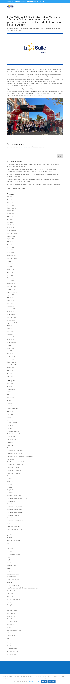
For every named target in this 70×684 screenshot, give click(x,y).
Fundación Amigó (12, 501)
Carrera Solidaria (34, 28)
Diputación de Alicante (13, 467)
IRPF (8, 543)
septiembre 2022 (12, 292)
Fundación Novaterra (13, 515)
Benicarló (10, 406)
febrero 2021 (11, 337)
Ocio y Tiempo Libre (13, 574)
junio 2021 (10, 325)
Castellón (9, 428)
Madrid (9, 560)
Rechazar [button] (51, 681)
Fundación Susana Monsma (15, 521)
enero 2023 (10, 281)
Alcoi (8, 395)
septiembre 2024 (12, 236)
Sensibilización (11, 613)
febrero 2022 (11, 309)
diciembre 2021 (11, 314)
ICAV (8, 532)
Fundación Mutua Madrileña (15, 512)
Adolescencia (11, 389)
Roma (9, 602)
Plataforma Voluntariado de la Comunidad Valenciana (22, 588)
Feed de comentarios (13, 651)
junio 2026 (10, 199)
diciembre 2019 (11, 362)
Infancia (9, 537)
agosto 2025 (10, 213)
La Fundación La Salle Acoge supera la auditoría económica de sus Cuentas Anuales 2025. (33, 184)
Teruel (9, 627)
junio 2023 (10, 267)
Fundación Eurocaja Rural (14, 507)
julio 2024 (10, 241)
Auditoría (9, 403)
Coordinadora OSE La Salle (15, 465)
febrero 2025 (11, 225)
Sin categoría (11, 616)
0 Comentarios (17, 30)
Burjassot (10, 411)
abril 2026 (10, 202)
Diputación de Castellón (14, 470)
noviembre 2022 (12, 286)
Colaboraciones (11, 437)
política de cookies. (35, 681)
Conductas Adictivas (13, 445)
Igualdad (9, 535)
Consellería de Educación (14, 453)
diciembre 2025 (11, 208)
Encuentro (10, 484)
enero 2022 (10, 311)
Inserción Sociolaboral (13, 540)
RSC (8, 607)
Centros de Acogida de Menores (16, 434)
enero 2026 (10, 205)
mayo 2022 (10, 300)
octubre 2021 (11, 320)
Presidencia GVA (12, 591)
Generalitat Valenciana (13, 526)
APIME (9, 400)
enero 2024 (10, 253)
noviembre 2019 (12, 365)
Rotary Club (10, 605)
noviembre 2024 (12, 233)
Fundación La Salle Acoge (47, 28)
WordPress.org (11, 654)
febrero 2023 (11, 278)
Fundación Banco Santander (15, 504)
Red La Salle (10, 596)
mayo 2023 (10, 269)
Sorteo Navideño (12, 622)
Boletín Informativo (13, 409)
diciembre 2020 (11, 342)
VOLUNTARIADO (12, 636)
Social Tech (10, 619)
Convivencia (10, 459)
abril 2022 (10, 303)
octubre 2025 (11, 211)
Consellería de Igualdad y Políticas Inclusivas (20, 456)
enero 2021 (10, 339)
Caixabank (10, 414)
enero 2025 (10, 227)
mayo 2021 (10, 328)
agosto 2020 (10, 348)
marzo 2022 (10, 306)
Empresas (10, 481)
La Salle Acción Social (13, 554)
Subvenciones (11, 624)
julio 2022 (10, 297)
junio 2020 (10, 351)
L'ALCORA (10, 549)
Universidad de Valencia (14, 630)
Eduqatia (9, 479)
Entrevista (10, 487)
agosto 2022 (10, 295)
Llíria (8, 557)
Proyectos (10, 593)
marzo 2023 (10, 275)
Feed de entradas (12, 649)
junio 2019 (10, 373)
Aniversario (10, 397)
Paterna (9, 30)
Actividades (10, 383)
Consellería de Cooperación (15, 451)
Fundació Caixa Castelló (14, 495)
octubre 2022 (11, 289)
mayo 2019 (10, 376)
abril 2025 (10, 222)
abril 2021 (10, 331)
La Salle (9, 551)
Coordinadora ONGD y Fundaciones (17, 462)
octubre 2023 (11, 261)
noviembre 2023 (12, 258)
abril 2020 (10, 354)
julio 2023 (10, 264)
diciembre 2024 (11, 230)
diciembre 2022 (11, 283)
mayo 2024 (10, 247)
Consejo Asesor (11, 448)
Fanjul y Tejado (11, 490)
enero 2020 (10, 359)
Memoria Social (11, 565)
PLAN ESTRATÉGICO (13, 585)
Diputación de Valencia (13, 473)
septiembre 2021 (12, 323)
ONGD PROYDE (11, 577)
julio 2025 (10, 216)
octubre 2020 (11, 345)
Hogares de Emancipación (14, 529)
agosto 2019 (10, 368)
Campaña (10, 420)
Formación (10, 493)
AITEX (8, 392)
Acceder (9, 646)
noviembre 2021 (12, 317)
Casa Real (10, 425)
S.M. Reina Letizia (12, 610)
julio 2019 (10, 370)
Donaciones (10, 476)
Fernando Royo (14, 28)
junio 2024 (10, 244)
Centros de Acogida (13, 431)
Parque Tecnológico (13, 579)
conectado (24, 147)
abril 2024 (10, 250)
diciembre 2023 (11, 255)
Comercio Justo (11, 439)
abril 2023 (10, 272)
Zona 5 (9, 638)
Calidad (9, 417)
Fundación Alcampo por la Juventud (17, 498)
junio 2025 (10, 219)
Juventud (9, 546)
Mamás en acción (12, 563)
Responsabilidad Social (13, 599)
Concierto (10, 442)
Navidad (9, 568)
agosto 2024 (10, 239)
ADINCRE (10, 386)
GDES (8, 523)
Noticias (58, 28)
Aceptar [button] (44, 681)
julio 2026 (10, 197)
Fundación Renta (12, 518)
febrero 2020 (11, 356)
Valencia (9, 633)
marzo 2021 (10, 334)
